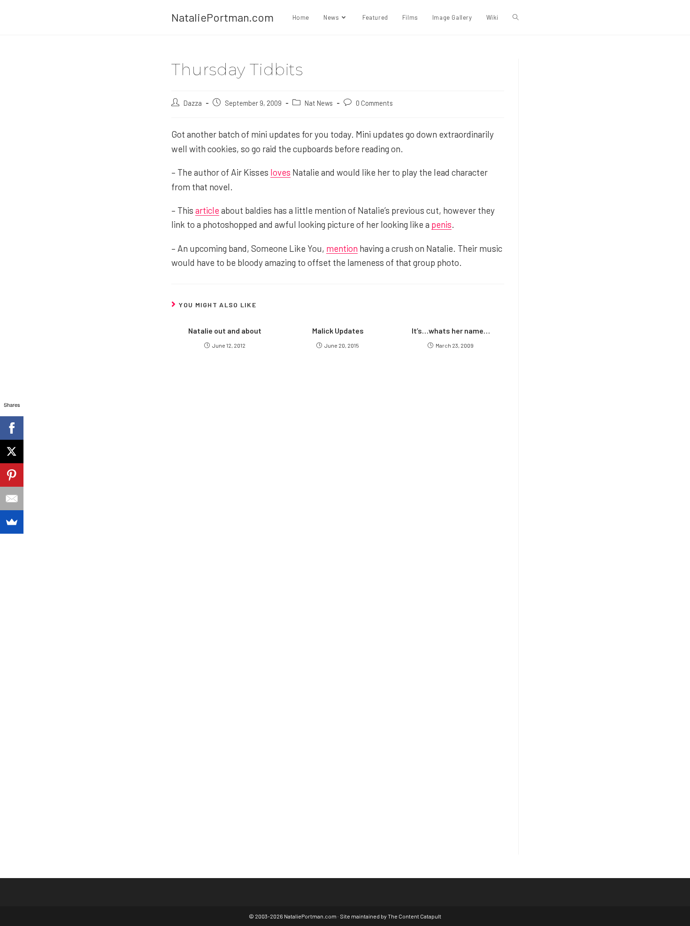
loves (280, 172)
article (207, 210)
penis (441, 224)
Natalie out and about (224, 330)
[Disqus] (337, 719)
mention (342, 248)
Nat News (319, 103)
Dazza (193, 103)
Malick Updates (338, 330)
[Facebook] (11, 428)
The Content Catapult (414, 916)
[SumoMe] (11, 522)
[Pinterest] (11, 475)
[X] (11, 451)
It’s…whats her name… (451, 330)
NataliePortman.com (222, 17)
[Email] (11, 498)
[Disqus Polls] (337, 484)
